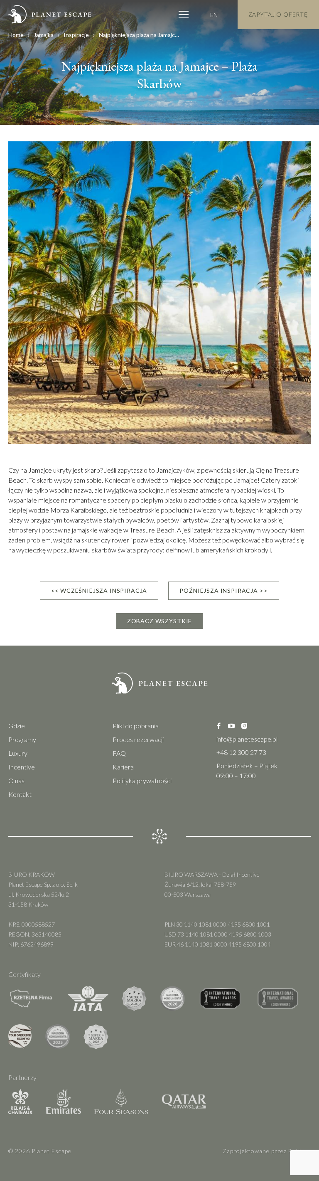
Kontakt (20, 794)
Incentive (21, 767)
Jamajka (44, 34)
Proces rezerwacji (138, 739)
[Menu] (183, 14)
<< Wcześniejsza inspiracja (99, 590)
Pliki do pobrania (136, 726)
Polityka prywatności (142, 780)
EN (214, 14)
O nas (16, 780)
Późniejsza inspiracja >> (223, 590)
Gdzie (16, 726)
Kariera (123, 767)
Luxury (17, 753)
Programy (22, 739)
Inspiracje (76, 34)
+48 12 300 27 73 (241, 752)
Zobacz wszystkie (159, 620)
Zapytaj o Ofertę (278, 14)
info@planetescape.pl (246, 739)
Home (16, 34)
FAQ (119, 753)
